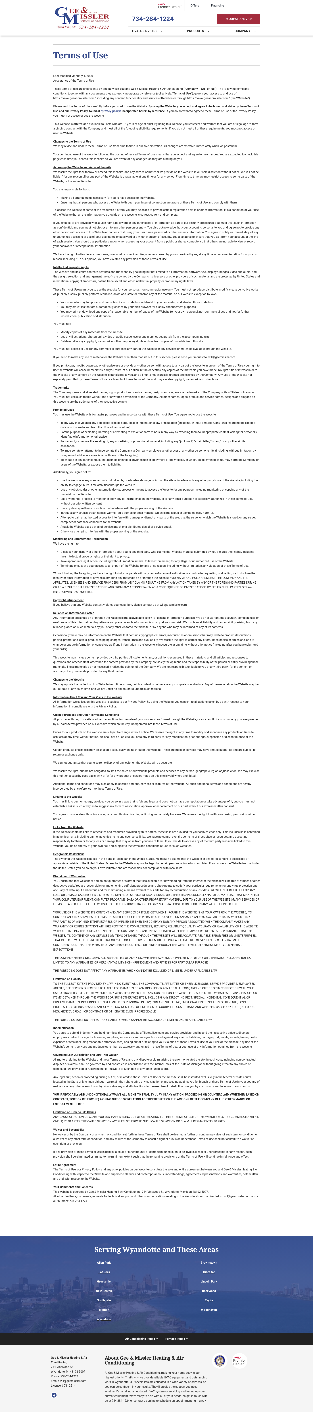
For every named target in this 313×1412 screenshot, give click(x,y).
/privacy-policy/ (111, 111)
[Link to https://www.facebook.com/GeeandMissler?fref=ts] (54, 1395)
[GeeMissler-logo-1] (82, 8)
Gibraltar (209, 1272)
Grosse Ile (104, 1281)
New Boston (104, 1291)
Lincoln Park (209, 1281)
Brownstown (209, 1262)
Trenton (104, 1310)
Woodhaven (209, 1310)
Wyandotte (104, 1319)
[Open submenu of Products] (210, 31)
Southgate (104, 1300)
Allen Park (104, 1262)
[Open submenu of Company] (257, 31)
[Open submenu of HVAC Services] (163, 31)
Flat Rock (104, 1272)
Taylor (209, 1300)
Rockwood (209, 1291)
